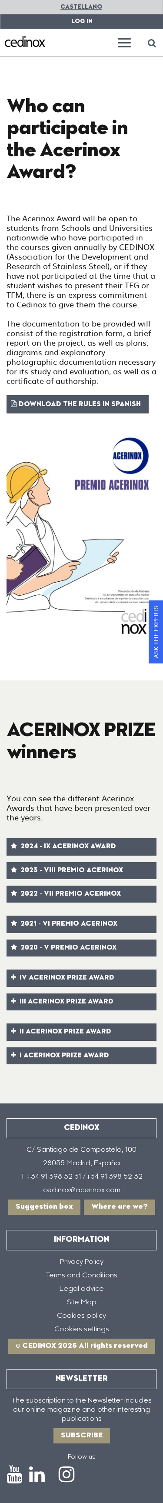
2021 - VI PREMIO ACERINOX (68, 924)
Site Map (81, 1302)
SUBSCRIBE (82, 1435)
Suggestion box (44, 1206)
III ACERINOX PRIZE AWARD (65, 1002)
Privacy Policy (81, 1262)
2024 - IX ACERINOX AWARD (67, 846)
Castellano (81, 7)
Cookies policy (81, 1316)
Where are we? (119, 1206)
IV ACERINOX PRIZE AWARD (66, 978)
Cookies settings (81, 1329)
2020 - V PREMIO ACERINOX (67, 948)
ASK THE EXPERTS (155, 632)
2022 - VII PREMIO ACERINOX (70, 894)
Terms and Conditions (81, 1275)
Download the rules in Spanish (81, 404)
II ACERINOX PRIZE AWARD (64, 1032)
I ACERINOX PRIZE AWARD (63, 1056)
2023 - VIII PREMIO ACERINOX (71, 870)
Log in (82, 21)
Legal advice (82, 1289)
